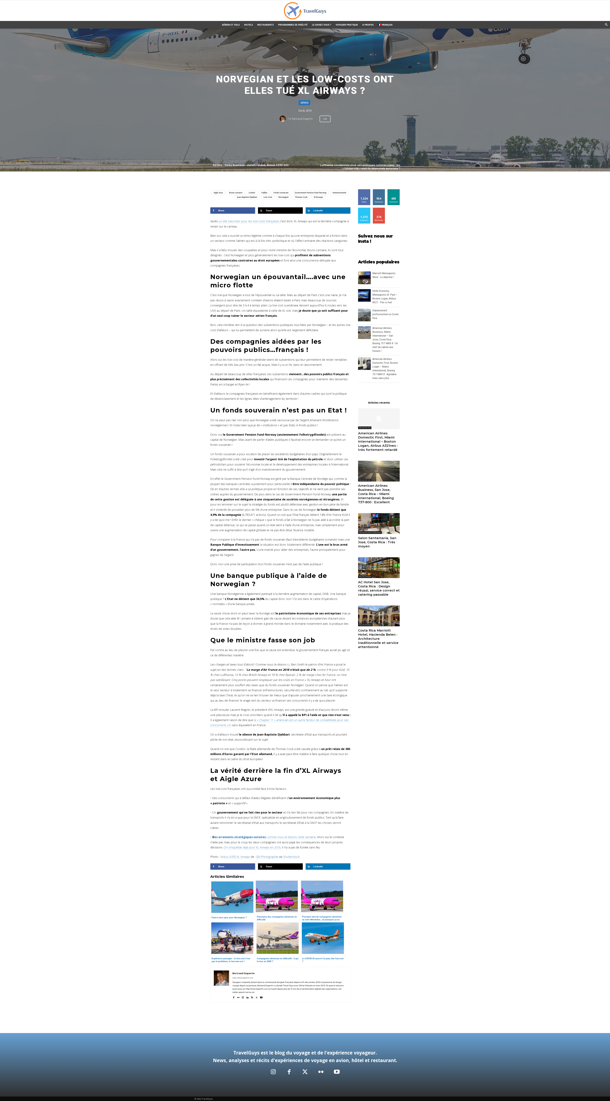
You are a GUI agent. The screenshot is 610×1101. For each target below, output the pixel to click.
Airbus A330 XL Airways (235, 857)
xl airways (318, 197)
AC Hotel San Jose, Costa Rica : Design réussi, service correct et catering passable (379, 588)
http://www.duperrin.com (242, 978)
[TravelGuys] (305, 11)
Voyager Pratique (347, 24)
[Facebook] (233, 997)
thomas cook (301, 197)
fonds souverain (281, 192)
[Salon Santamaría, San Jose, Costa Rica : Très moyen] (379, 523)
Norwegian (283, 197)
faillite (264, 192)
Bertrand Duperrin (302, 118)
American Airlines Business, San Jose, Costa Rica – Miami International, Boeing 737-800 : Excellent (376, 494)
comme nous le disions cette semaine (265, 837)
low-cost (268, 197)
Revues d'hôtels (365, 577)
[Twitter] (256, 997)
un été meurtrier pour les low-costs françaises (249, 221)
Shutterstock (291, 857)
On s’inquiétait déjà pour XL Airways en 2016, (252, 847)
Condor (252, 192)
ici (288, 664)
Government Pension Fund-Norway (310, 192)
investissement (339, 192)
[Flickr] (238, 997)
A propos (368, 24)
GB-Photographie (267, 857)
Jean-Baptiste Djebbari (247, 197)
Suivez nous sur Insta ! (375, 239)
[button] (606, 25)
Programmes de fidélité (293, 24)
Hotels (248, 24)
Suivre (379, 190)
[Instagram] (243, 997)
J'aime (364, 190)
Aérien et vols (231, 24)
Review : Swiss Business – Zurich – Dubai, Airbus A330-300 (251, 165)
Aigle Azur (218, 192)
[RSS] (252, 997)
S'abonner (379, 209)
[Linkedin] (247, 997)
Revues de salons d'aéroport (370, 532)
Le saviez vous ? (321, 24)
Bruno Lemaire (235, 192)
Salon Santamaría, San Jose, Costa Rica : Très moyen (377, 542)
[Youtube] (261, 997)
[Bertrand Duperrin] (284, 119)
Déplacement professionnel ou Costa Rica (385, 314)
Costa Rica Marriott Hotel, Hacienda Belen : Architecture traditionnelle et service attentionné (378, 639)
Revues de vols (364, 428)
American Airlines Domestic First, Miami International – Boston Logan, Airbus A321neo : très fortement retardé (378, 441)
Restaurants (265, 24)
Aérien (304, 102)
